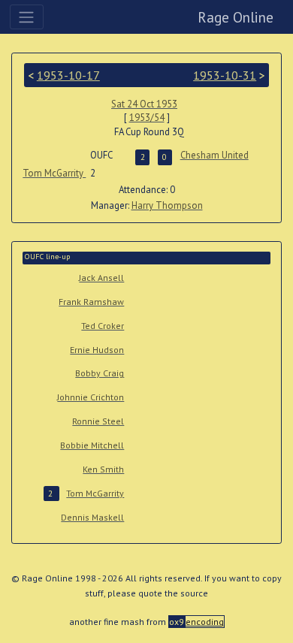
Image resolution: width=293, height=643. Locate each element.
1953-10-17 (68, 75)
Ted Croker (102, 325)
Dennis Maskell (92, 517)
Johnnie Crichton (90, 397)
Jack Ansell (101, 277)
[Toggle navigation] (27, 17)
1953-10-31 (224, 75)
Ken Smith (103, 469)
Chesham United (214, 155)
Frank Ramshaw (91, 301)
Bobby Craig (99, 373)
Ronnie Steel (98, 421)
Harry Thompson (167, 205)
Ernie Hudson (97, 349)
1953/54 (147, 117)
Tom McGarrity (54, 173)
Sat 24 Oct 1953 (144, 104)
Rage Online (235, 17)
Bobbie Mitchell (92, 445)
